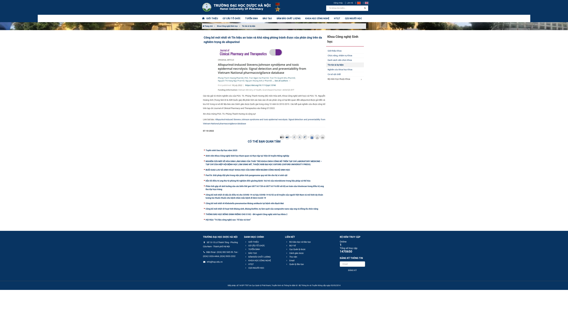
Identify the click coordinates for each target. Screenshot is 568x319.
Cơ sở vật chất (334, 74)
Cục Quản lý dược (297, 249)
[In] (317, 137)
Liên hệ (350, 3)
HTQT (251, 264)
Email (291, 260)
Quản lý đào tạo (296, 264)
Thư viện (293, 257)
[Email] (322, 137)
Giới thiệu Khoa (335, 51)
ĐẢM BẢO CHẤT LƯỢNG (259, 257)
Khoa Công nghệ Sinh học (227, 26)
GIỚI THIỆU (253, 242)
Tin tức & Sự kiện (248, 26)
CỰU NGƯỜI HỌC (256, 268)
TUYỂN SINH (251, 18)
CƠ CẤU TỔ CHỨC (256, 245)
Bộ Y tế (292, 245)
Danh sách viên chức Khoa (340, 60)
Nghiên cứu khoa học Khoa (340, 69)
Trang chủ (208, 26)
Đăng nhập (338, 3)
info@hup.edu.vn (214, 262)
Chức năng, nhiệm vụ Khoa (340, 55)
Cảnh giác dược (296, 253)
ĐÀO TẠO (252, 253)
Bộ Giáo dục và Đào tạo (300, 242)
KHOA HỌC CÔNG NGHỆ (259, 260)
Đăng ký (352, 270)
